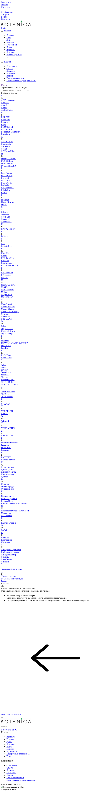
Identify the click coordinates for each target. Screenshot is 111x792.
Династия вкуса (8, 472)
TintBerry (5, 394)
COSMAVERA (8, 151)
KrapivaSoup (6, 263)
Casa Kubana (7, 141)
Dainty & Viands (8, 158)
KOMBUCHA (7, 258)
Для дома (10, 744)
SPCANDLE (7, 382)
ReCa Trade (6, 355)
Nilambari (5, 316)
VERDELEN (7, 411)
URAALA (5, 404)
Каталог (7, 30)
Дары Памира (7, 467)
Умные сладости (8, 576)
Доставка (10, 71)
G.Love (4, 212)
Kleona (4, 256)
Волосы (10, 739)
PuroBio (4, 348)
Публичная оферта (15, 78)
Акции (9, 76)
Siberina (4, 377)
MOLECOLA (7, 297)
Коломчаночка (7, 496)
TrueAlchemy (7, 396)
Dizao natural (7, 163)
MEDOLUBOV (8, 285)
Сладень (5, 557)
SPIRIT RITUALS (9, 384)
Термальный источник (11, 569)
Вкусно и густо (8, 460)
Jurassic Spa (6, 246)
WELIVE (5, 421)
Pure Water (6, 345)
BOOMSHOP (7, 127)
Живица (5, 484)
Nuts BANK (6, 319)
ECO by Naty (7, 175)
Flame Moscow (7, 202)
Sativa (3, 367)
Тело (8, 756)
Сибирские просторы (11, 549)
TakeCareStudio (8, 392)
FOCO (4, 204)
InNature (5, 236)
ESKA (4, 192)
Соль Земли (6, 559)
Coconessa (5, 146)
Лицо (9, 746)
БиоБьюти (6, 447)
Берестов (5, 445)
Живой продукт (8, 486)
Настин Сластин (8, 523)
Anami (4, 107)
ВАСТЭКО (6, 457)
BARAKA (6, 117)
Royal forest (6, 358)
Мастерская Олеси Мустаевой (15, 511)
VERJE (4, 413)
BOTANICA (6, 129)
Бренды (7, 61)
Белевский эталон (9, 443)
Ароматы (10, 737)
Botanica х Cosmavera (10, 132)
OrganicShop (6, 333)
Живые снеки (7, 489)
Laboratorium (7, 273)
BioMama (5, 119)
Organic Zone (7, 328)
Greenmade (6, 219)
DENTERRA (7, 161)
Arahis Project (7, 110)
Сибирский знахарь (10, 552)
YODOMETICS (8, 428)
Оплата (9, 68)
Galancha (5, 214)
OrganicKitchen (8, 331)
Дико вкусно (7, 469)
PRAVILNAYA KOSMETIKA (14, 343)
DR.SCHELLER (8, 166)
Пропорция (6, 540)
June (3, 243)
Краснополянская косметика (14, 503)
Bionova (4, 122)
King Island (6, 253)
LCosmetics (6, 275)
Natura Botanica (8, 307)
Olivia (3, 326)
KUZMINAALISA (9, 265)
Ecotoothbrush (7, 187)
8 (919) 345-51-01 (9, 730)
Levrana (4, 277)
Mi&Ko (4, 287)
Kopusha (5, 260)
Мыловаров (6, 515)
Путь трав (5, 542)
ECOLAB (5, 180)
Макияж (10, 749)
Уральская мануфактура (12, 579)
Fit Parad (5, 200)
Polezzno (5, 341)
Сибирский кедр (8, 554)
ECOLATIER (7, 183)
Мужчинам (11, 751)
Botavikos (5, 134)
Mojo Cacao (6, 294)
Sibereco (5, 375)
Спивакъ (5, 562)
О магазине (11, 66)
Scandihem (6, 372)
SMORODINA (7, 379)
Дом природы (7, 474)
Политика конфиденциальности (21, 80)
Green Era (5, 217)
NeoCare (5, 314)
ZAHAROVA (7, 435)
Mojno (4, 292)
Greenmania (6, 222)
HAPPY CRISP (8, 229)
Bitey (3, 124)
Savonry (4, 370)
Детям (9, 741)
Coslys (4, 149)
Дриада (4, 477)
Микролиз (6, 513)
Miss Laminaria (7, 290)
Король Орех (7, 501)
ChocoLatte (6, 144)
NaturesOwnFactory (10, 311)
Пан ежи (5, 537)
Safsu (3, 365)
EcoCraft (5, 178)
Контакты (11, 73)
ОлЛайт (4, 530)
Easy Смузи (6, 173)
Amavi (4, 105)
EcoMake (5, 185)
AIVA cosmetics (8, 100)
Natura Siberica (7, 309)
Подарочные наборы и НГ (18, 754)
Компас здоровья (9, 498)
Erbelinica (5, 190)
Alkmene (5, 102)
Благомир (5, 450)
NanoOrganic (7, 304)
